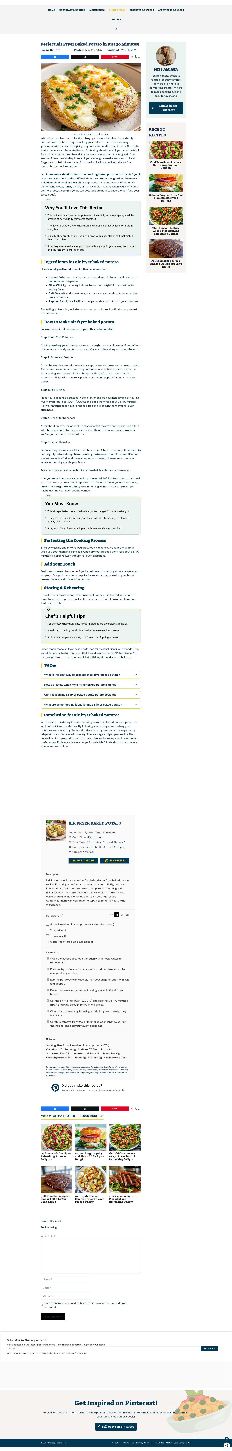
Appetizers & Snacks (171, 10)
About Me (117, 1443)
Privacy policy (142, 1443)
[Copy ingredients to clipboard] (61, 915)
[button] (116, 29)
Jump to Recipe (82, 134)
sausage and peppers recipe (110, 734)
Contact (116, 19)
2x (122, 914)
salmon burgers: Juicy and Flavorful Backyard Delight (90, 1156)
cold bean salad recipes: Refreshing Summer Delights (56, 1156)
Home (51, 10)
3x (127, 914)
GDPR (188, 1443)
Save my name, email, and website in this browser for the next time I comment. (86, 1305)
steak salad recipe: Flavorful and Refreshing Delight (121, 1199)
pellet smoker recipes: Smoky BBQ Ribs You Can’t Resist (55, 1199)
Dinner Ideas (117, 10)
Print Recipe (102, 134)
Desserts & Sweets (142, 10)
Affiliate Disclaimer (175, 1443)
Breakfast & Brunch (72, 10)
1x (117, 914)
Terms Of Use (157, 1443)
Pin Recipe (117, 860)
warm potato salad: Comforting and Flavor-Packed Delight (90, 1199)
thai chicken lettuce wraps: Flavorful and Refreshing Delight (122, 1156)
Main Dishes (97, 10)
